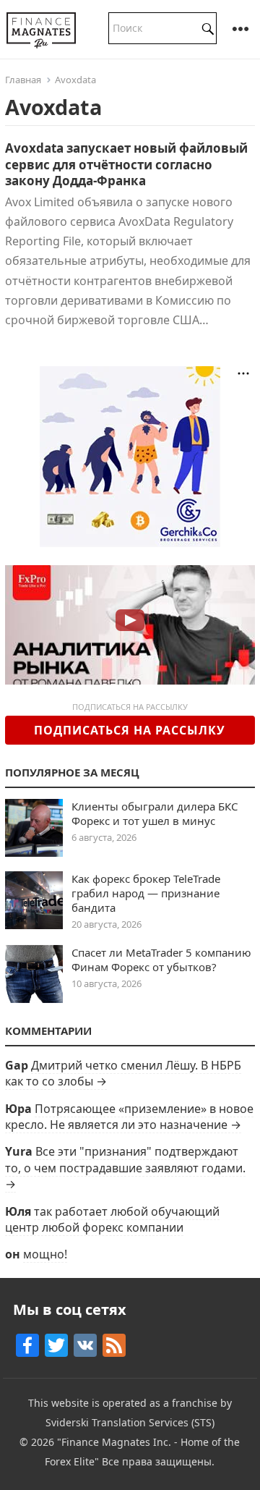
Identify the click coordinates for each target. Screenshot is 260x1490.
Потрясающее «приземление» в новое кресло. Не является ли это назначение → (129, 1117)
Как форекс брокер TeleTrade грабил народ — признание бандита (146, 893)
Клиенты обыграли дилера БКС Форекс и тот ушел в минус (155, 813)
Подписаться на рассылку (129, 730)
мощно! (45, 1254)
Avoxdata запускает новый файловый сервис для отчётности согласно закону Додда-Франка (126, 164)
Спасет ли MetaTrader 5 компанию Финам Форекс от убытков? (161, 959)
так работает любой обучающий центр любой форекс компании (112, 1219)
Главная (23, 79)
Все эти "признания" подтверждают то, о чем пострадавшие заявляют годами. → (125, 1167)
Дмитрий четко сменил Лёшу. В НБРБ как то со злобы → (123, 1073)
